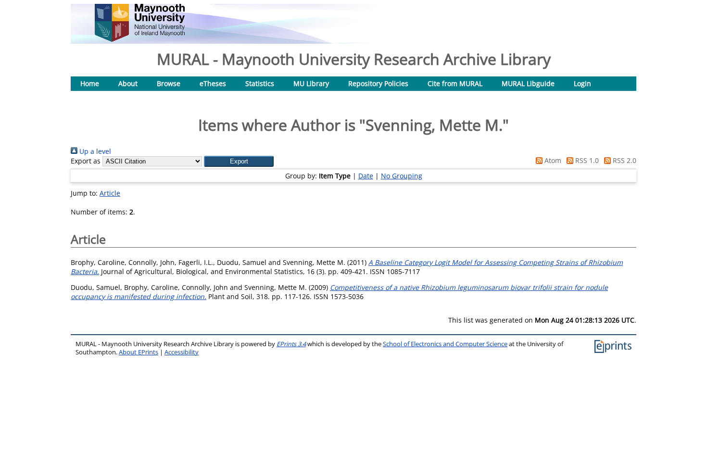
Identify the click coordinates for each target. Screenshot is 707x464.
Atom (552, 160)
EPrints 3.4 (291, 344)
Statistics (259, 83)
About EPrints (138, 352)
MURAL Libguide (528, 83)
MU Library (311, 83)
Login (582, 83)
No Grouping (401, 175)
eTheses (213, 83)
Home (89, 83)
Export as (86, 160)
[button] (239, 161)
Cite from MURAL (455, 83)
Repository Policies (378, 83)
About (128, 83)
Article (110, 193)
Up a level (94, 151)
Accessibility (181, 352)
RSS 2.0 (623, 160)
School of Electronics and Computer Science (445, 344)
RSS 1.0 (586, 160)
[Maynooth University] (140, 39)
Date (365, 175)
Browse (168, 83)
